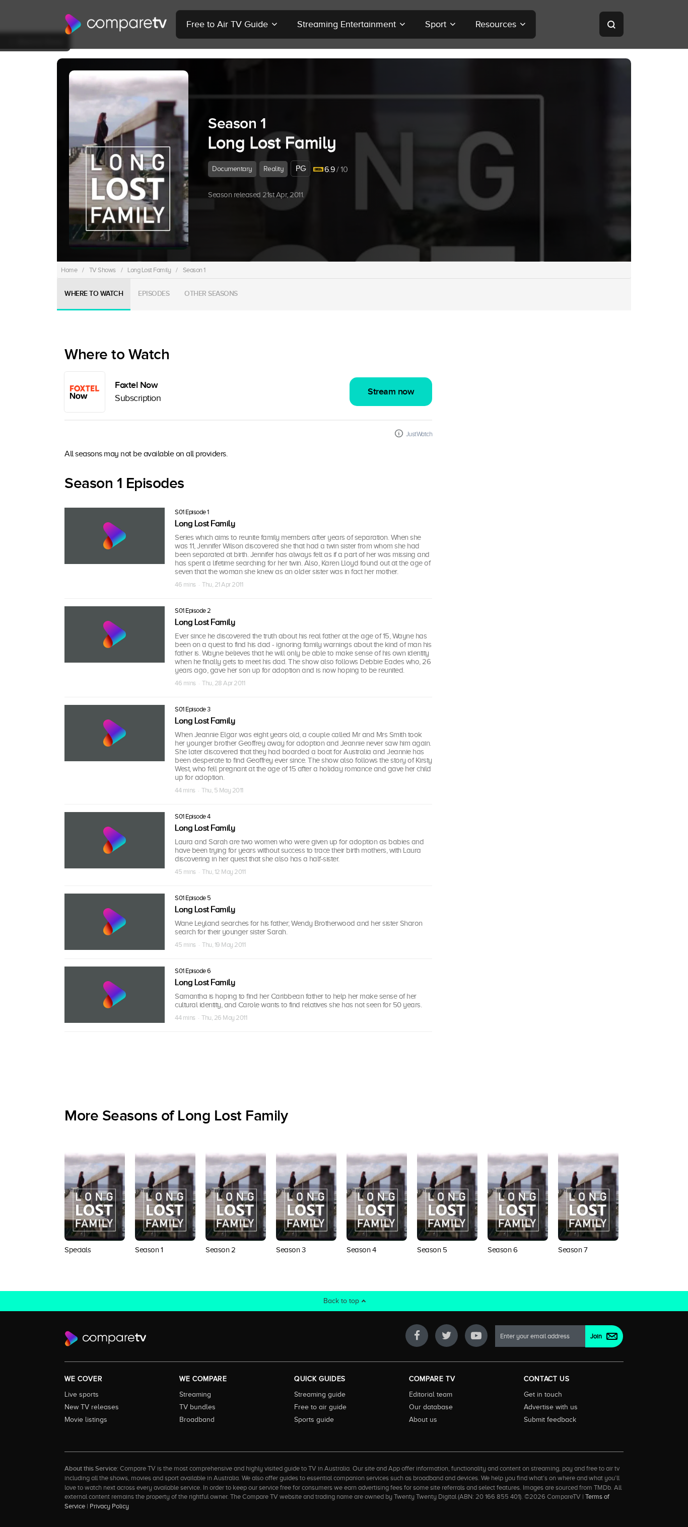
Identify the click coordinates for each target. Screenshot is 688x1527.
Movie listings (85, 1419)
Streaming (195, 1394)
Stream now (391, 391)
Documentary (232, 169)
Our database (431, 1407)
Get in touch (543, 1394)
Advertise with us (551, 1407)
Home (69, 270)
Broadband (197, 1419)
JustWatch (419, 434)
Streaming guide (320, 1394)
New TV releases (91, 1407)
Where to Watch (93, 293)
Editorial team (430, 1394)
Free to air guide (320, 1407)
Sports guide (314, 1419)
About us (423, 1419)
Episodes (153, 293)
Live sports (81, 1394)
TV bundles (197, 1407)
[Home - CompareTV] (116, 24)
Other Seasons (211, 293)
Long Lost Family (149, 270)
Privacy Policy (109, 1506)
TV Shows (102, 270)
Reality (273, 169)
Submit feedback (550, 1419)
